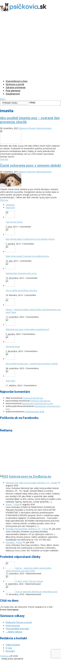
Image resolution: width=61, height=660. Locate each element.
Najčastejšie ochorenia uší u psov (21, 273)
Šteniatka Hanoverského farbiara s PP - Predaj (27, 528)
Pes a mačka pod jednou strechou (21, 290)
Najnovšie (10, 207)
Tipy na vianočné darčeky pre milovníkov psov (36, 591)
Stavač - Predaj (13, 504)
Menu (2, 99)
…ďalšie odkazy (14, 631)
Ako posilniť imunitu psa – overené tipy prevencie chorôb (32, 363)
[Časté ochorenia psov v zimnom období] (30, 180)
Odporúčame (13, 644)
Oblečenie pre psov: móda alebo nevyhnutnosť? (27, 329)
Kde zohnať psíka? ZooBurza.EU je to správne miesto (30, 239)
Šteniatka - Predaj (14, 542)
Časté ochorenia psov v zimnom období (30, 165)
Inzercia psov (13, 625)
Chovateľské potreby (17, 628)
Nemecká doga (13, 346)
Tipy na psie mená (14, 222)
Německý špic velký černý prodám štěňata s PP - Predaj (31, 482)
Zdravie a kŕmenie (16, 87)
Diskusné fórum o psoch (19, 622)
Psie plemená (13, 90)
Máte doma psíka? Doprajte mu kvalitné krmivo (27, 256)
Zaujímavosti (13, 93)
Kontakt (10, 651)
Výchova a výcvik (15, 84)
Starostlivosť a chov (17, 81)
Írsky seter (10, 380)
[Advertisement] (30, 46)
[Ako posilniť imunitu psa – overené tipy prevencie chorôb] (30, 137)
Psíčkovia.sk (5, 656)
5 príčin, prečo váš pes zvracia (29, 581)
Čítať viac (4, 159)
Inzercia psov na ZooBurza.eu (30, 476)
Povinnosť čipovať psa (33, 398)
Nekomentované (43, 128)
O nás (9, 647)
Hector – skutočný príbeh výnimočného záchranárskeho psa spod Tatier (28, 569)
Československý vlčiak (34, 411)
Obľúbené (10, 204)
